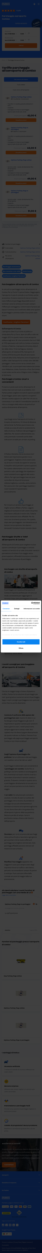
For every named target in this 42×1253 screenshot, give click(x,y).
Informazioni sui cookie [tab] (32, 608)
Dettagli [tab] (17, 608)
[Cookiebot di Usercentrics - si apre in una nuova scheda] (31, 603)
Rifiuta (21, 648)
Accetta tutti (21, 642)
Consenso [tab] (6, 608)
